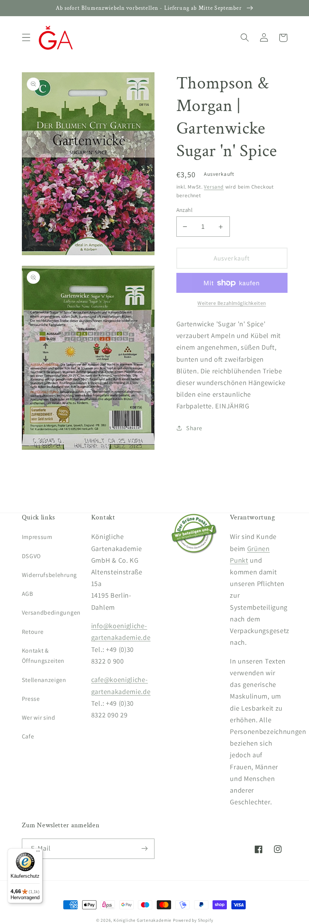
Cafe (28, 736)
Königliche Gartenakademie (142, 920)
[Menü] (38, 852)
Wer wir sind (38, 718)
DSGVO (31, 556)
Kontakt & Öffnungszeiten (43, 656)
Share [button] (194, 428)
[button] (26, 37)
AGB (27, 594)
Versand (214, 186)
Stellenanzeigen (44, 680)
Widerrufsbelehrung (49, 575)
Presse (31, 699)
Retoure (33, 632)
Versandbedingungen (51, 613)
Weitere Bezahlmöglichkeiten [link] (231, 303)
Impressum (37, 537)
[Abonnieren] (144, 849)
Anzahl (184, 209)
